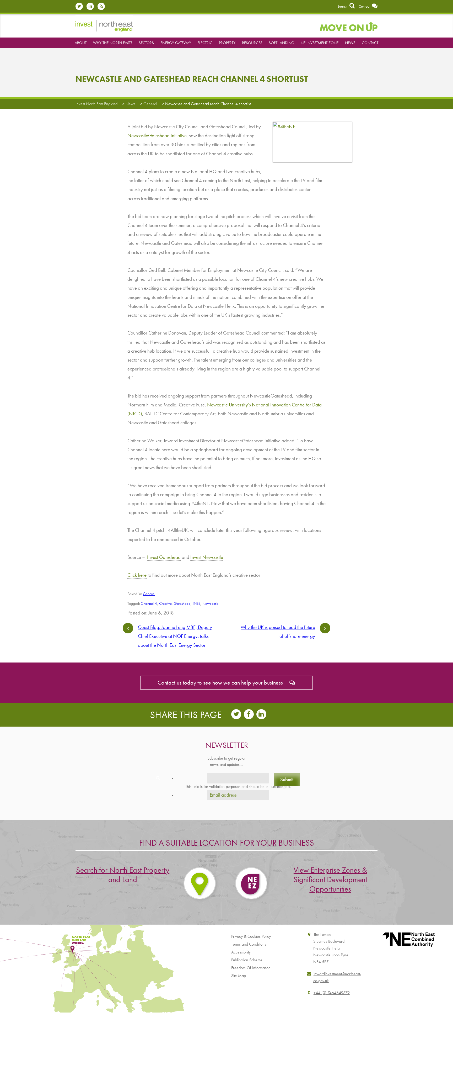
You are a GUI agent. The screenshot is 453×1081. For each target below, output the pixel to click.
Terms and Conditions (248, 944)
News (350, 42)
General (149, 593)
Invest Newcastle (206, 557)
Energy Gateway (175, 42)
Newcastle (210, 603)
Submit (286, 779)
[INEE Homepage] (104, 25)
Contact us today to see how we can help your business (221, 682)
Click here (137, 575)
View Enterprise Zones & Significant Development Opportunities (330, 879)
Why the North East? (112, 42)
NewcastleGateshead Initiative (157, 135)
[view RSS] (102, 6)
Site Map (238, 975)
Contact (364, 6)
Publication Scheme (246, 960)
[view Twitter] (80, 6)
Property (227, 42)
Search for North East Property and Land (122, 874)
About (81, 42)
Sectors (146, 42)
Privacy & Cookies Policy (251, 936)
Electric (204, 42)
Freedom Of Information (251, 968)
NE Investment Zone (319, 42)
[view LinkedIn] (91, 6)
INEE (196, 603)
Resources (252, 42)
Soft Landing (281, 42)
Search (342, 6)
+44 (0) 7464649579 (332, 992)
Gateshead (182, 603)
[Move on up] (349, 25)
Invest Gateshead (164, 557)
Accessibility (241, 952)
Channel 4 (149, 603)
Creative (165, 603)
